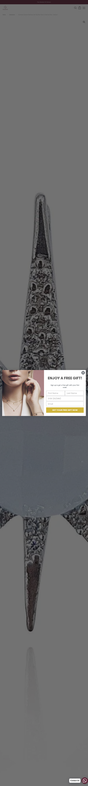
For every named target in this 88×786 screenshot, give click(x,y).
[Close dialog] (83, 373)
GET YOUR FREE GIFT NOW (65, 410)
